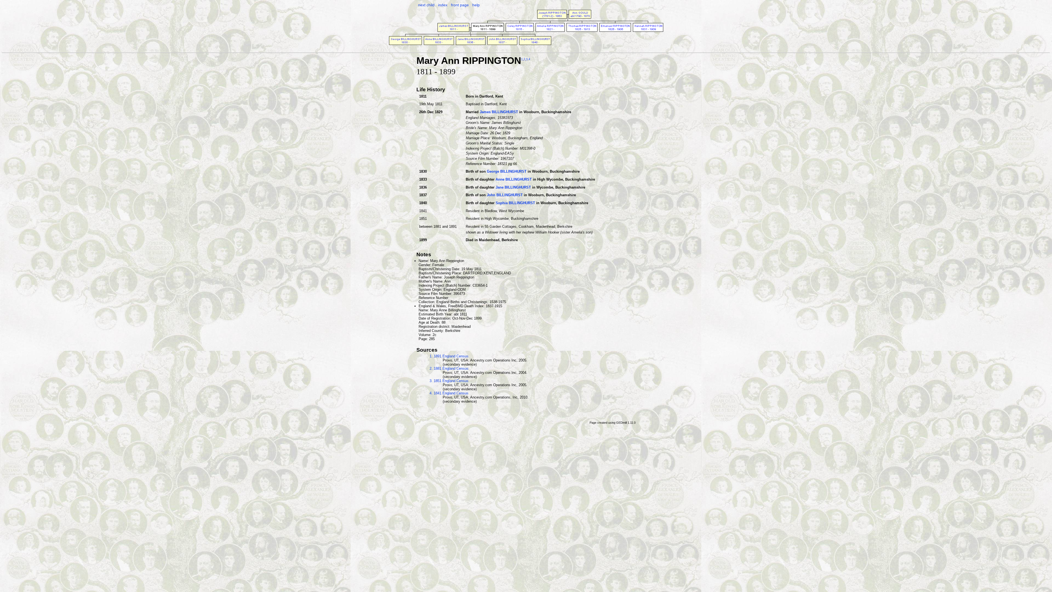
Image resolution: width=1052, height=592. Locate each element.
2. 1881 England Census (449, 368)
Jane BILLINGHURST (513, 187)
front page (460, 5)
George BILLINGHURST (507, 171)
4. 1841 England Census (449, 393)
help (476, 5)
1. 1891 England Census (449, 356)
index (442, 5)
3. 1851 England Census (449, 381)
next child (426, 5)
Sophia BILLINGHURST (515, 203)
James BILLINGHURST (499, 112)
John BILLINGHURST (505, 195)
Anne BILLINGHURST (514, 179)
